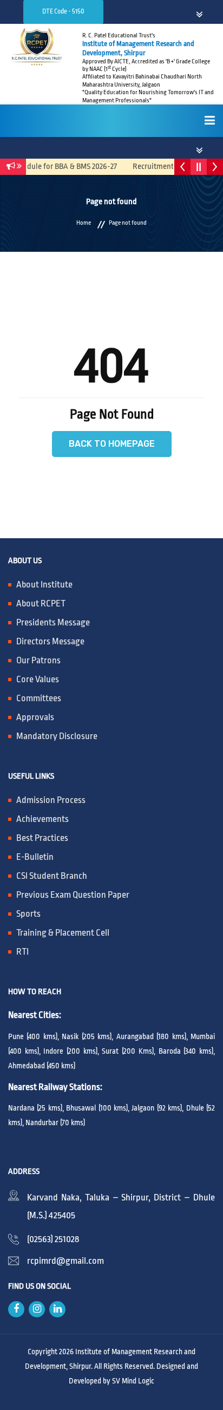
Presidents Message (53, 622)
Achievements (42, 819)
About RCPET (40, 603)
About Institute (44, 584)
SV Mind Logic (133, 1380)
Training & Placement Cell (62, 933)
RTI (22, 951)
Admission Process (51, 800)
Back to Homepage (112, 444)
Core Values (37, 679)
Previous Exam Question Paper (72, 895)
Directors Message (50, 641)
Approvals (35, 717)
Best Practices (42, 838)
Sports (28, 914)
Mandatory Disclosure (56, 736)
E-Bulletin (35, 857)
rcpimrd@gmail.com (65, 1261)
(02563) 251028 (53, 1239)
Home (83, 223)
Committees (38, 698)
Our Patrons (38, 660)
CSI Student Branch (51, 876)
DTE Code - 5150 (63, 11)
